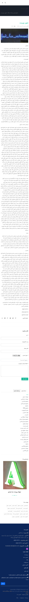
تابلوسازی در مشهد (15, 516)
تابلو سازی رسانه (19, 508)
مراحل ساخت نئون (24, 511)
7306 (12, 26)
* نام (27, 335)
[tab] (24, 390)
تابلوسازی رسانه (16, 514)
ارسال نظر (25, 379)
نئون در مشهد (20, 505)
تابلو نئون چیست (16, 511)
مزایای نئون (10, 511)
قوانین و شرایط (25, 594)
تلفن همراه (26, 348)
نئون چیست (25, 508)
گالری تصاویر (25, 565)
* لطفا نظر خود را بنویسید (23, 363)
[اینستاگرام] (27, 549)
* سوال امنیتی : (25, 355)
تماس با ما (25, 557)
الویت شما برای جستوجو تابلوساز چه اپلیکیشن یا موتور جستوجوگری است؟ (14, 578)
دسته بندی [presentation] (24, 391)
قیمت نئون (14, 505)
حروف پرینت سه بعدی (14, 492)
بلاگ (27, 560)
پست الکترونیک (25, 342)
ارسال (3, 584)
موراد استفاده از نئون (8, 514)
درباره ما (26, 555)
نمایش (14, 487)
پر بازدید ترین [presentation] (17, 391)
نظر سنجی (26, 571)
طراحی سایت (25, 591)
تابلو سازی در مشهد (11, 508)
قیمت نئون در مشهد (24, 514)
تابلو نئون (26, 505)
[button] (16, 495)
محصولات (26, 562)
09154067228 (16, 540)
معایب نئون (9, 505)
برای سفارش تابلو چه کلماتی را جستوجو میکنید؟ (18, 575)
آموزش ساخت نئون (24, 516)
